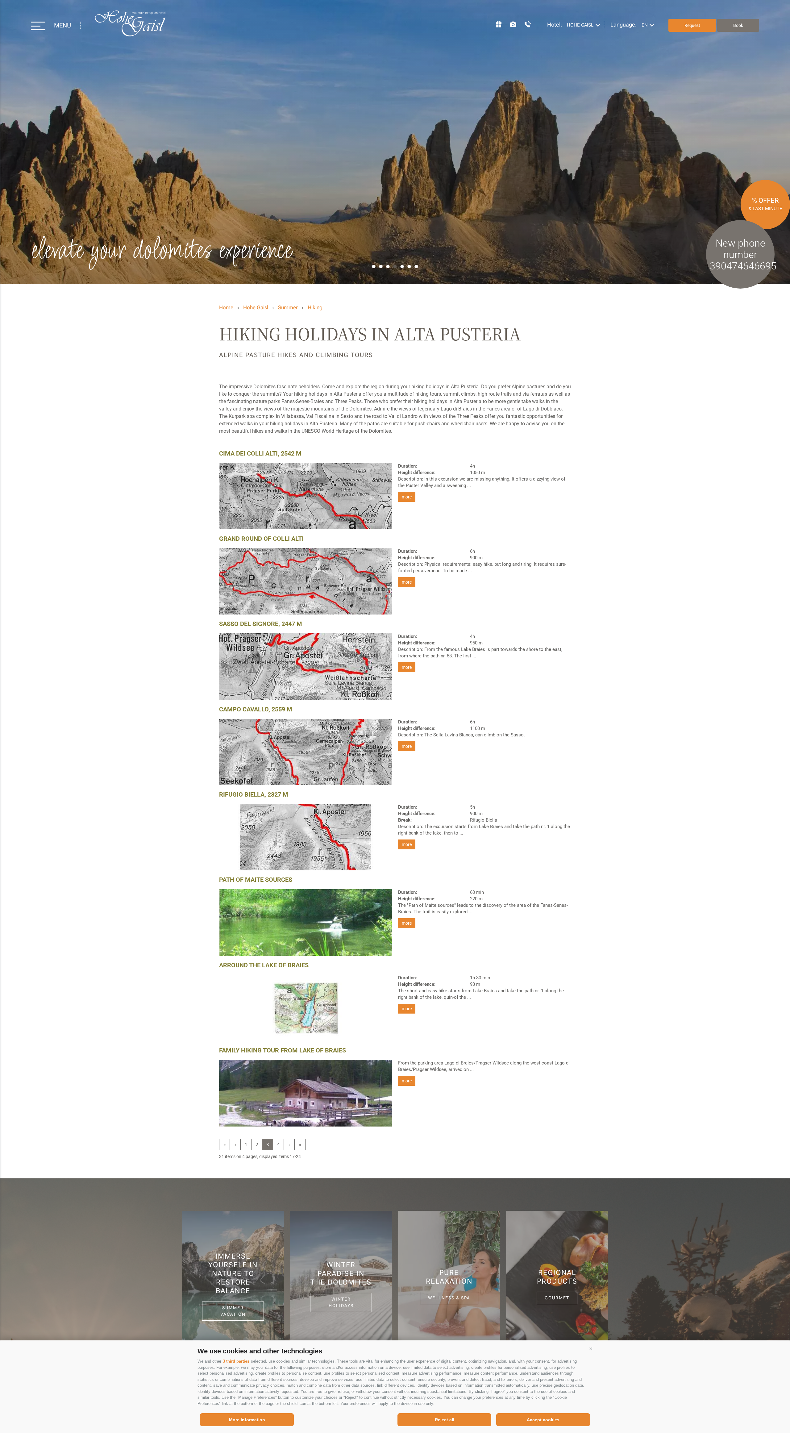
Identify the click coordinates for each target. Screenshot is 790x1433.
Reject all (444, 1419)
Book (738, 25)
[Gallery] (510, 23)
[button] (590, 1348)
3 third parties (236, 1361)
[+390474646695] (524, 23)
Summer (288, 307)
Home (226, 307)
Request (692, 25)
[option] (395, 142)
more (407, 496)
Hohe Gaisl (129, 25)
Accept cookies (543, 1419)
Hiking (315, 307)
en (645, 25)
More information (247, 1419)
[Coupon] (495, 23)
